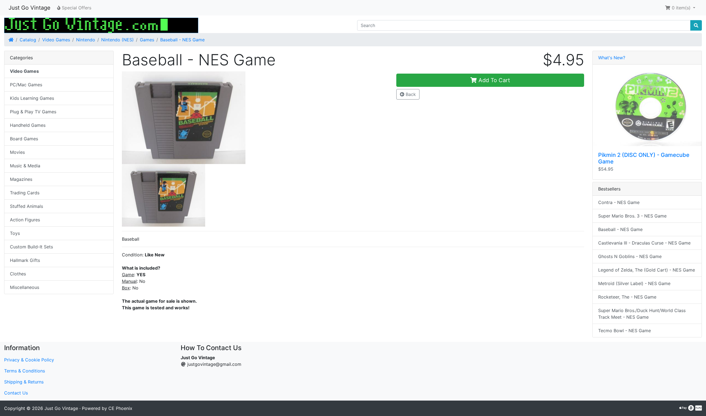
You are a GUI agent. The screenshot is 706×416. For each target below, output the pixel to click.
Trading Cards (24, 192)
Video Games (56, 39)
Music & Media (25, 165)
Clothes (18, 274)
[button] (680, 7)
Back (410, 94)
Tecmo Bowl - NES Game (624, 330)
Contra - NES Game (619, 202)
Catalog (28, 39)
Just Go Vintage (29, 7)
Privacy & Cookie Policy (29, 360)
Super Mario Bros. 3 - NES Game (632, 216)
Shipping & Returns (24, 382)
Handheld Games (28, 125)
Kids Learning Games (32, 98)
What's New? (611, 57)
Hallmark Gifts (25, 260)
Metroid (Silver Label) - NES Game (634, 283)
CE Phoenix (120, 408)
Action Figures (25, 219)
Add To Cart (493, 80)
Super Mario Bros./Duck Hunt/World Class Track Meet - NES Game (642, 314)
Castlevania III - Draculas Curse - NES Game (644, 243)
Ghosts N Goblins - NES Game (630, 256)
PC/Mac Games (26, 84)
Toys (15, 233)
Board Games (24, 138)
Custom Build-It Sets (31, 246)
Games (147, 39)
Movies (17, 152)
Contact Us (16, 393)
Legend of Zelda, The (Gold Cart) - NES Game (646, 270)
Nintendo (85, 39)
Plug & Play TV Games (33, 111)
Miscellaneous (24, 287)
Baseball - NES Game (182, 39)
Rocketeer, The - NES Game (627, 297)
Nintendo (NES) (117, 39)
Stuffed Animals (26, 206)
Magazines (21, 179)
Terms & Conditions (24, 371)
